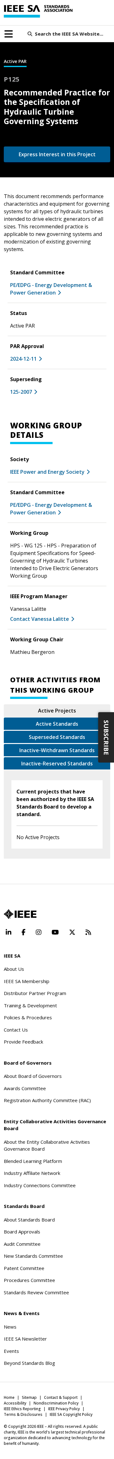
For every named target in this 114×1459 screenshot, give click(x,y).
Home (9, 1397)
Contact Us (16, 1030)
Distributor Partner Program (35, 993)
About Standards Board (29, 1219)
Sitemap (29, 1397)
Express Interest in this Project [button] (57, 154)
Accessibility (15, 1403)
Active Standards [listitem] (57, 723)
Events (11, 1351)
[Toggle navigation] (8, 34)
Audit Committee (22, 1244)
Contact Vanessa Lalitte (39, 618)
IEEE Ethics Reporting (22, 1408)
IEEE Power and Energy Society (47, 471)
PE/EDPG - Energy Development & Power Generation (51, 508)
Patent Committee (24, 1268)
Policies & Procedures (28, 1017)
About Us (14, 969)
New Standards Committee (33, 1256)
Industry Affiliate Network (32, 1173)
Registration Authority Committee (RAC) (47, 1100)
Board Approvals (22, 1231)
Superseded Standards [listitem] (57, 737)
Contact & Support (61, 1397)
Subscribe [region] (106, 737)
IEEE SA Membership (26, 981)
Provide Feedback (23, 1041)
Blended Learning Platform (33, 1161)
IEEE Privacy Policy (64, 1408)
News (10, 1327)
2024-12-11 (23, 358)
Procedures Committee (29, 1280)
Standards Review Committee (36, 1292)
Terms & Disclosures (23, 1414)
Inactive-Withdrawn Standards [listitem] (57, 750)
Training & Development (30, 1005)
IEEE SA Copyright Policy (71, 1414)
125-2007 (21, 391)
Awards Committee (25, 1088)
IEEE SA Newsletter (25, 1339)
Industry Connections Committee (40, 1185)
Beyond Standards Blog (29, 1363)
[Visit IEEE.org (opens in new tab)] (20, 914)
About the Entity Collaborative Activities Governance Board (47, 1145)
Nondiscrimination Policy (56, 1403)
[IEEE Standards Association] (38, 11)
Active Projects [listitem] (57, 710)
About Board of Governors (33, 1076)
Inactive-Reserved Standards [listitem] (57, 763)
